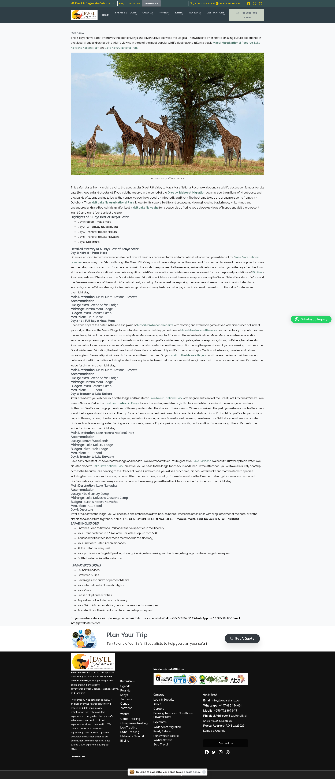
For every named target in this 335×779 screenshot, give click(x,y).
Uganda (96, 688)
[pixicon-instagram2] (220, 752)
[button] (311, 319)
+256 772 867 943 (205, 3)
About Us (134, 3)
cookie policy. (192, 772)
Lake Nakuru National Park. (122, 48)
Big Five (257, 272)
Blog (121, 3)
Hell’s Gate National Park (108, 466)
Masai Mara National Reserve (233, 43)
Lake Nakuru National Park (166, 398)
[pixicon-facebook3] (206, 752)
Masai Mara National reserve (155, 325)
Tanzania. (80, 692)
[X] (255, 3)
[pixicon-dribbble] (227, 752)
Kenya (114, 688)
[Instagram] (260, 3)
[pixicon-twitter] (213, 752)
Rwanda (106, 688)
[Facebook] (249, 3)
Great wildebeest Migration (186, 192)
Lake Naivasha (202, 461)
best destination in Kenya (122, 403)
